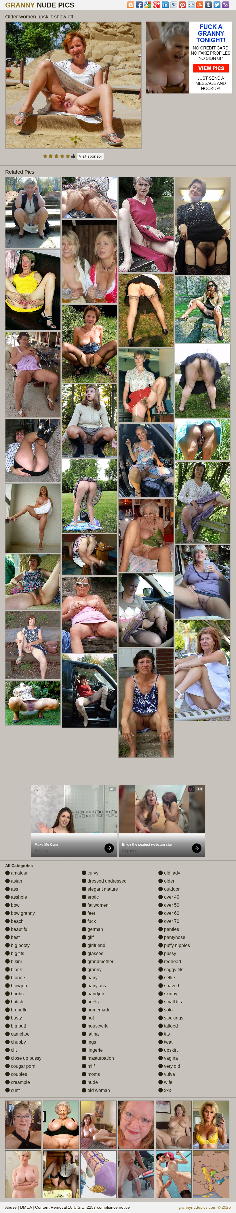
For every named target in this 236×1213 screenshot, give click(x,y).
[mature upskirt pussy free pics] (33, 703)
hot (90, 1017)
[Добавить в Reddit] (191, 4)
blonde (17, 977)
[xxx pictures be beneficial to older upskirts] (203, 503)
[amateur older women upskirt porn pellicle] (146, 224)
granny (94, 969)
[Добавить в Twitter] (217, 4)
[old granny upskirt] (89, 691)
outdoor (171, 889)
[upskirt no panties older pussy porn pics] (33, 375)
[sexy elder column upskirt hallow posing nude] (33, 212)
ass (14, 889)
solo (168, 1009)
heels (92, 1001)
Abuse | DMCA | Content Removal (36, 1207)
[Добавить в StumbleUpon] (199, 4)
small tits (172, 1001)
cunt (15, 1090)
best (15, 937)
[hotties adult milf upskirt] (203, 226)
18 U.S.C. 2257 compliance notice (99, 1207)
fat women (97, 905)
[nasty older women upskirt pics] (89, 615)
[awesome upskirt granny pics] (89, 554)
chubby (18, 1042)
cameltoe (20, 1034)
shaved (171, 985)
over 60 (171, 913)
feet (90, 913)
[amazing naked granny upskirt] (33, 289)
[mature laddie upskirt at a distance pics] (89, 344)
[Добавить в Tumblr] (208, 4)
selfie (169, 977)
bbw (15, 905)
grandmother (99, 961)
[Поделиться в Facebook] (139, 4)
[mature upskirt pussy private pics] (203, 309)
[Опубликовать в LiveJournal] (173, 4)
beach (17, 921)
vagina (170, 1058)
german (94, 929)
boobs (17, 993)
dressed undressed (106, 881)
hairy (92, 977)
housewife (97, 1025)
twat (167, 1042)
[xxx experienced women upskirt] (203, 381)
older (168, 881)
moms (93, 1074)
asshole (18, 897)
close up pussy (25, 1058)
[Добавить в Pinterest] (182, 4)
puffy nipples (176, 945)
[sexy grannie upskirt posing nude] (203, 582)
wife (167, 1082)
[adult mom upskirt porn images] (146, 385)
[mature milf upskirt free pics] (146, 535)
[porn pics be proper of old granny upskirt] (146, 610)
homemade (98, 1009)
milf (90, 1066)
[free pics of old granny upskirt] (33, 582)
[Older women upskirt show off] (73, 85)
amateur (19, 872)
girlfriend (95, 945)
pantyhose (174, 937)
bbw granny (22, 913)
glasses (94, 953)
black (16, 969)
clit (13, 1050)
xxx (167, 1090)
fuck (91, 921)
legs (91, 1042)
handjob (95, 993)
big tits (17, 953)
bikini (16, 961)
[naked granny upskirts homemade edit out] (89, 496)
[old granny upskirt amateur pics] (203, 439)
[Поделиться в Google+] (156, 4)
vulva (169, 1074)
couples (18, 1074)
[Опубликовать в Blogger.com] (130, 4)
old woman (98, 1090)
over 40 (171, 897)
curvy (92, 872)
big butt (18, 1025)
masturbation (100, 1058)
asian (16, 881)
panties (171, 929)
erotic (92, 897)
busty (16, 1017)
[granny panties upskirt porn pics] (203, 670)
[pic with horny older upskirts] (89, 198)
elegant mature (102, 889)
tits (166, 1034)
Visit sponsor (90, 156)
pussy (169, 953)
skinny (170, 993)
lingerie (94, 1050)
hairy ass (96, 985)
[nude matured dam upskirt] (33, 518)
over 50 (171, 905)
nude (92, 1082)
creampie (20, 1082)
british (16, 1001)
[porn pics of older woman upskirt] (146, 310)
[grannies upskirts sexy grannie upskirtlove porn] (33, 645)
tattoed (170, 1025)
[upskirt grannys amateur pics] (33, 450)
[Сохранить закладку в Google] (147, 4)
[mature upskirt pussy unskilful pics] (89, 421)
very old (171, 1066)
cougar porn (22, 1066)
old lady (171, 872)
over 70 (171, 921)
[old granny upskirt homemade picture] (146, 461)
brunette (19, 1009)
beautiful (19, 929)
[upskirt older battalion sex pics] (146, 703)
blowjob (18, 985)
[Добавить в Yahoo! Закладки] (225, 4)
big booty (20, 945)
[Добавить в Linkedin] (165, 4)
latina (92, 1034)
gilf (90, 937)
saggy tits (173, 969)
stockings (173, 1017)
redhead (172, 961)
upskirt (170, 1050)
